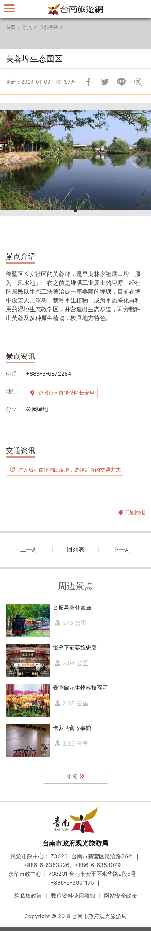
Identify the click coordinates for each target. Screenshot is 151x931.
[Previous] (12, 160)
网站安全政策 (120, 895)
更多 (72, 776)
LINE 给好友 (121, 82)
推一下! (104, 82)
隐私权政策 (28, 895)
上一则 (29, 549)
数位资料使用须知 (73, 895)
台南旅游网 (75, 9)
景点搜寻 (48, 27)
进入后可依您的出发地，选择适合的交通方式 (69, 469)
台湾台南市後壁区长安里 (66, 392)
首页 (10, 27)
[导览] (9, 8)
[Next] (139, 160)
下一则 (122, 549)
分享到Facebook (88, 82)
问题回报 (137, 82)
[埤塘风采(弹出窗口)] (75, 159)
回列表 (75, 549)
